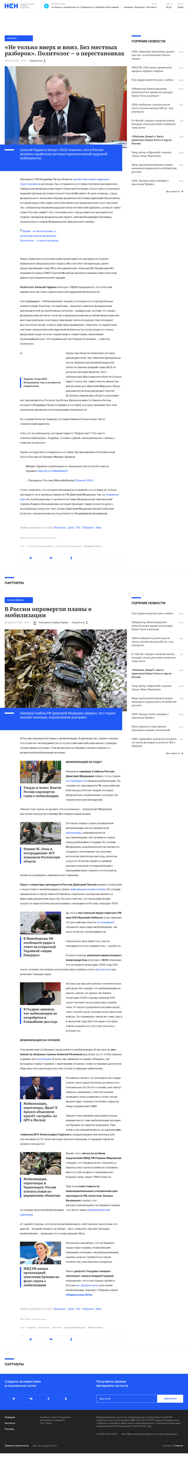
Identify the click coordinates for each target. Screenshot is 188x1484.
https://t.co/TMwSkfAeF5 (52, 471)
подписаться (170, 1399)
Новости (60, 527)
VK (78, 527)
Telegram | (89, 527)
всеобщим (44, 1059)
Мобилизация (95, 1327)
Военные (57, 1327)
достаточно (103, 969)
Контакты (10, 1423)
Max (98, 527)
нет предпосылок (87, 1285)
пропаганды (73, 833)
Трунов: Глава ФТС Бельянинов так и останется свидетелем (42, 382)
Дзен (71, 527)
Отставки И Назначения (40, 546)
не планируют (105, 922)
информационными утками (87, 889)
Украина (31, 1327)
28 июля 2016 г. (84, 480)
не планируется (76, 781)
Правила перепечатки (16, 1445)
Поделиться (36, 60)
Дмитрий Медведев (75, 1327)
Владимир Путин (93, 546)
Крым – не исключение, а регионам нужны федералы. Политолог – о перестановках (39, 235)
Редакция (10, 1417)
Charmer (178, 1445)
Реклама (9, 1429)
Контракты (44, 1327)
